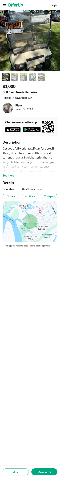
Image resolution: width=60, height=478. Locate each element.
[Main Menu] (4, 5)
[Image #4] (32, 77)
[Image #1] (6, 77)
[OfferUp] (15, 5)
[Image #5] (41, 77)
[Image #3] (24, 77)
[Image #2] (15, 77)
